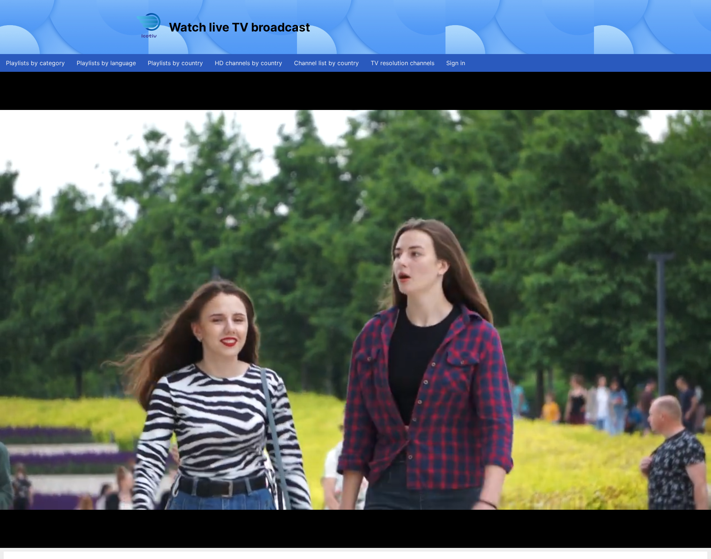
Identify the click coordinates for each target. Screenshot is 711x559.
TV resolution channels (402, 63)
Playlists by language (106, 63)
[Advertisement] (446, 27)
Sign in (455, 63)
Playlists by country (175, 63)
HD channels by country (248, 63)
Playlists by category (35, 63)
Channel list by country (326, 63)
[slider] (354, 542)
